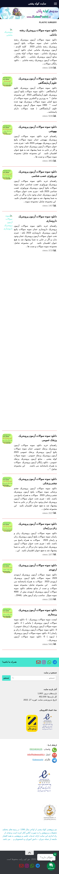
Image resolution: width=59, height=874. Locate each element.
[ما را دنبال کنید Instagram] (44, 662)
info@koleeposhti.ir (36, 754)
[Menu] (55, 3)
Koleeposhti (38, 759)
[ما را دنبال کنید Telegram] (55, 662)
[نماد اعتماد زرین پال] (32, 731)
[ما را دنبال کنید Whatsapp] (49, 662)
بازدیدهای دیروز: (50, 693)
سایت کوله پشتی (37, 3)
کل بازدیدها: (51, 696)
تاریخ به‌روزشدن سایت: (47, 700)
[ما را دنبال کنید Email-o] (38, 662)
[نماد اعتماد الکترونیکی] (47, 731)
